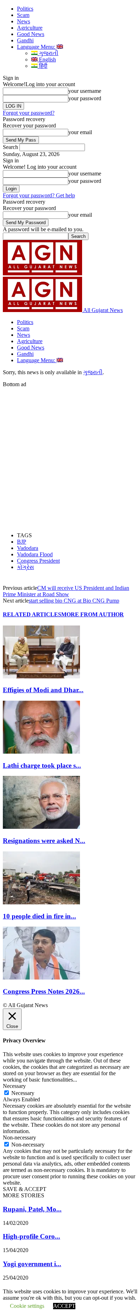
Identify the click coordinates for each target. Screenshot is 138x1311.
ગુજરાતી (48, 53)
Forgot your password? (28, 113)
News (23, 21)
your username (84, 91)
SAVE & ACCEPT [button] (24, 1189)
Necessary (22, 1093)
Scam (23, 15)
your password (84, 98)
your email (80, 132)
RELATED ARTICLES (32, 614)
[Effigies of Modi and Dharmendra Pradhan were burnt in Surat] (41, 677)
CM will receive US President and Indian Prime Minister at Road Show (66, 591)
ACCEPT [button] (64, 1306)
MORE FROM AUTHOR (92, 614)
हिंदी (42, 66)
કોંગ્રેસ (25, 567)
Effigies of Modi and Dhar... (43, 690)
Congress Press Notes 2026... (44, 991)
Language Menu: (37, 47)
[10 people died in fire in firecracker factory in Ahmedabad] (41, 902)
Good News (30, 34)
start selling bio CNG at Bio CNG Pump (74, 601)
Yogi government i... (32, 1264)
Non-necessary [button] (19, 1138)
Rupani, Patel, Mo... (32, 1209)
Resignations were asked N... (44, 840)
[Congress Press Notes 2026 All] (41, 978)
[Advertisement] (69, 456)
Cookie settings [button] (27, 1306)
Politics (25, 9)
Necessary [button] (14, 1086)
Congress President (38, 561)
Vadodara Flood (35, 554)
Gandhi (25, 40)
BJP (21, 542)
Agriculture (29, 28)
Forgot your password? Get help (39, 195)
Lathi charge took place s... (42, 765)
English (47, 59)
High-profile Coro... (31, 1236)
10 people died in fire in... (39, 916)
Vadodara (27, 548)
